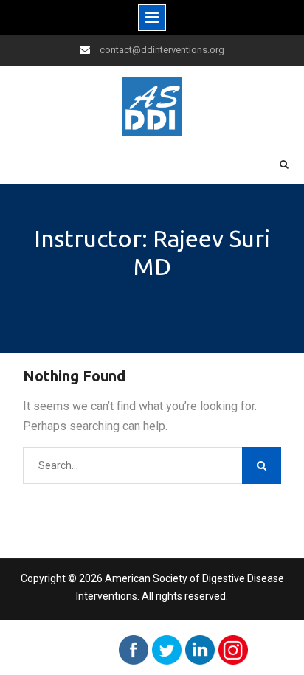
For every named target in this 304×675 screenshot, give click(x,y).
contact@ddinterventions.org (162, 49)
